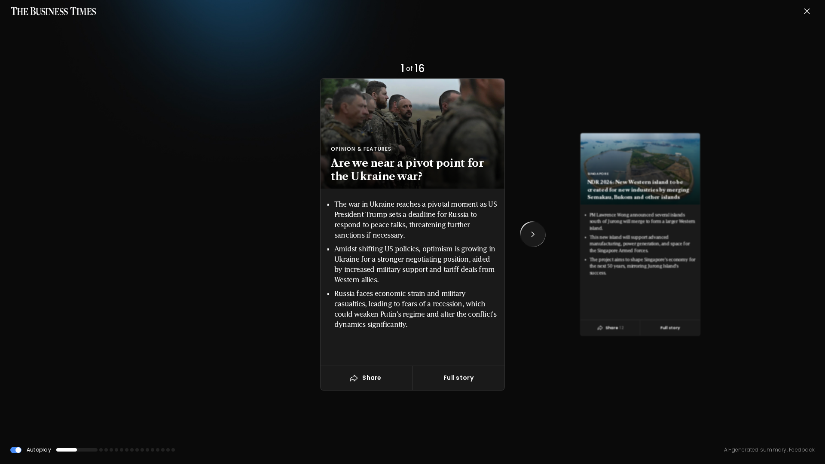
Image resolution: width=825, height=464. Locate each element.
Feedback (801, 449)
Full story (458, 377)
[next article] (533, 234)
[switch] (15, 450)
